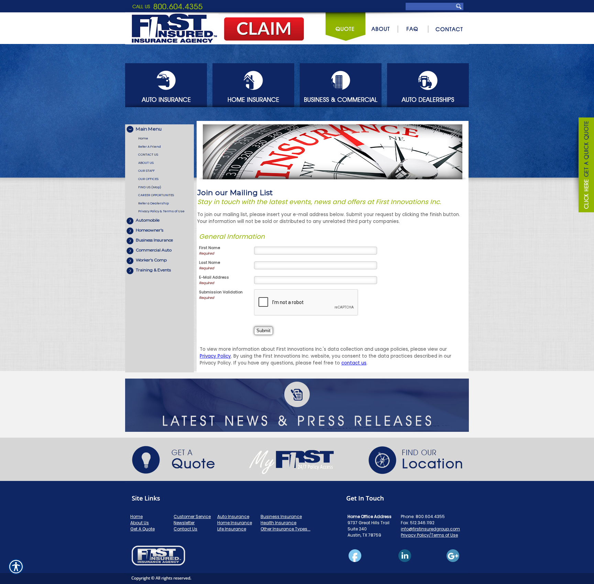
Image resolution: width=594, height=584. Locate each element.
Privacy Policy (215, 356)
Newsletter (184, 523)
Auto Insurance (233, 516)
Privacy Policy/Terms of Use (429, 535)
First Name (209, 247)
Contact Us (185, 529)
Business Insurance (281, 516)
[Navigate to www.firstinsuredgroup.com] (583, 165)
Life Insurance (231, 529)
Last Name (209, 262)
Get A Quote (142, 529)
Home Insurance (234, 523)
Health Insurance (278, 523)
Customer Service (192, 516)
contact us (353, 363)
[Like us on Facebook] (297, 563)
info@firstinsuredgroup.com (430, 529)
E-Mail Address (214, 277)
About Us (139, 523)
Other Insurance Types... (285, 529)
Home (136, 516)
